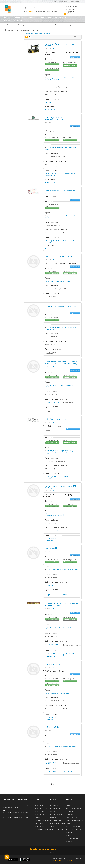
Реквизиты (38, 817)
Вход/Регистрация (76, 1)
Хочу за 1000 (70, 841)
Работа (47, 11)
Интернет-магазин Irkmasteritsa (61, 306)
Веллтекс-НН (52, 548)
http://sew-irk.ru (51, 232)
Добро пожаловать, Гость (60, 1)
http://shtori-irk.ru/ (52, 644)
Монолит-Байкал (54, 664)
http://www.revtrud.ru (53, 531)
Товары (39, 11)
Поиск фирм (54, 805)
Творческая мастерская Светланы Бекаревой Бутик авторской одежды (61, 363)
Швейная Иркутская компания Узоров (59, 45)
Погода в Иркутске (72, 817)
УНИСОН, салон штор (56, 419)
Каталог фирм (12, 25)
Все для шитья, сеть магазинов (60, 190)
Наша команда (39, 826)
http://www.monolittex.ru (52, 710)
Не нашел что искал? (57, 829)
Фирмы (32, 11)
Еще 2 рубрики (50, 595)
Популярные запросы (57, 820)
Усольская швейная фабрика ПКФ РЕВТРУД (60, 487)
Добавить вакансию (41, 808)
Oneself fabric (52, 727)
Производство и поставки (26, 25)
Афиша (55, 11)
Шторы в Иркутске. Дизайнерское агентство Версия (61, 605)
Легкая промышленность (43, 25)
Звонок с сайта (40, 811)
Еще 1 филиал (50, 109)
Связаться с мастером (73, 429)
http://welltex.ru (51, 585)
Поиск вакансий (55, 808)
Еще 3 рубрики (50, 175)
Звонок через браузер (52, 64)
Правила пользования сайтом (62, 860)
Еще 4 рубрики (50, 242)
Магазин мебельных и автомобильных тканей (56, 118)
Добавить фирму (40, 805)
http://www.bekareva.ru (53, 402)
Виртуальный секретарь (42, 829)
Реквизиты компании (72, 838)
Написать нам (39, 814)
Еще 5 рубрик (49, 478)
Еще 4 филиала (51, 249)
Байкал (68, 805)
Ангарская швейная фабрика (59, 257)
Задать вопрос (75, 57)
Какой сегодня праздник (73, 808)
